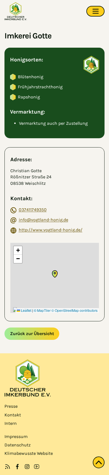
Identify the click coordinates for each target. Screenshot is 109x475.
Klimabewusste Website (28, 453)
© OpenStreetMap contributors (74, 310)
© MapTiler (42, 310)
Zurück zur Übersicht (32, 333)
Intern (10, 423)
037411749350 (33, 209)
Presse (11, 406)
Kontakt (12, 415)
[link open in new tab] (17, 467)
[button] (55, 274)
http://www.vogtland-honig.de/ (50, 229)
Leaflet (25, 310)
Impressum (16, 436)
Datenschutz (17, 445)
